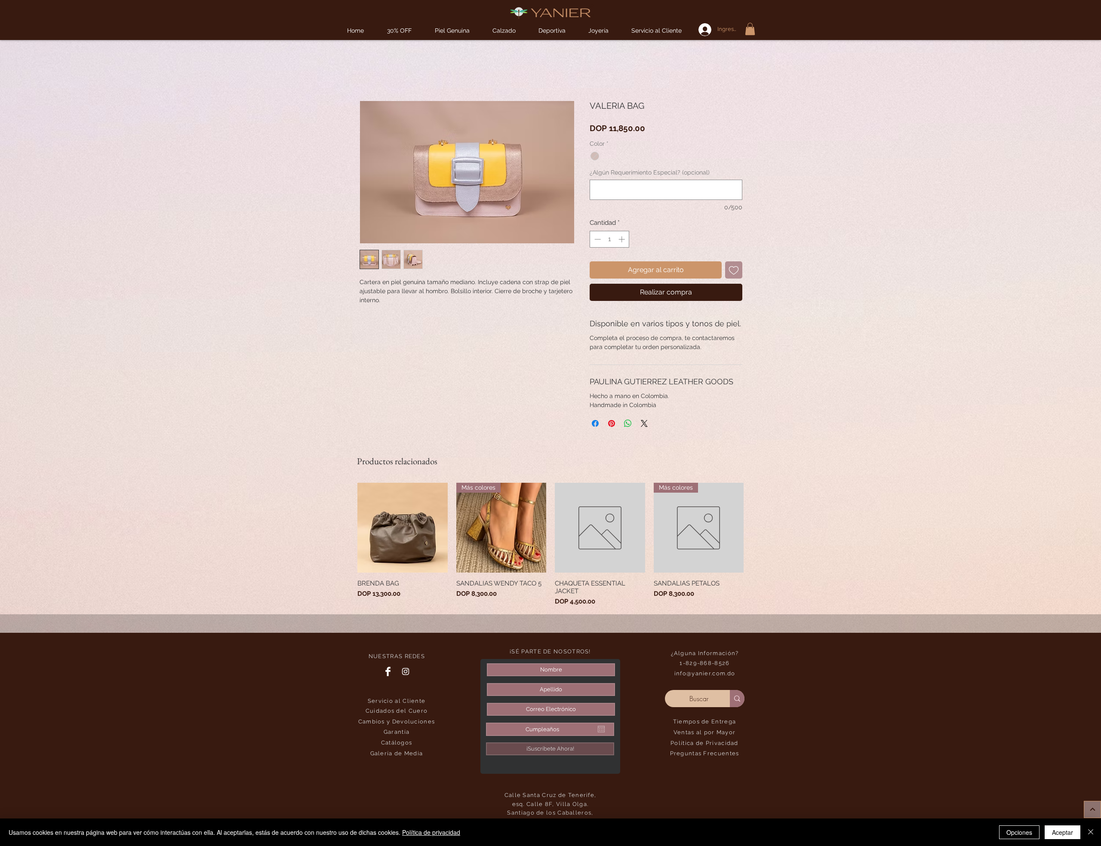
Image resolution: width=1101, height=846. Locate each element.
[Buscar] (737, 698)
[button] (552, 31)
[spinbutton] (610, 239)
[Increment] (622, 239)
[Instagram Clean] (405, 671)
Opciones (1019, 832)
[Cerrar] (1091, 832)
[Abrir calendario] (601, 729)
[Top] (1092, 809)
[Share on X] (644, 423)
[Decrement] (597, 239)
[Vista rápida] (402, 528)
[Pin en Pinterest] (611, 423)
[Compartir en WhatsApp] (628, 423)
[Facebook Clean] (388, 671)
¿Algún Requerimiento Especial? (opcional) (650, 172)
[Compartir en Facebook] (595, 423)
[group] (550, 544)
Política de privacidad (431, 832)
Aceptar (1062, 832)
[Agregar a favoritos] (733, 270)
